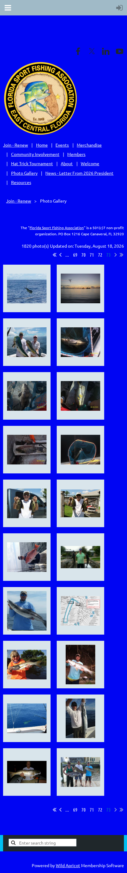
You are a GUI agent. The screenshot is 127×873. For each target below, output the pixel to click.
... (67, 255)
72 (100, 255)
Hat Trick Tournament (32, 163)
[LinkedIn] (105, 51)
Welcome (90, 163)
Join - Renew (15, 145)
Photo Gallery (24, 173)
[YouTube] (119, 51)
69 (75, 255)
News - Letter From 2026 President (79, 173)
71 (92, 255)
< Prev (60, 254)
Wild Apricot (68, 865)
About (67, 163)
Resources (21, 182)
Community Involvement (35, 154)
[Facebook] (78, 51)
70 (83, 255)
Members (76, 154)
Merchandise (89, 145)
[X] (92, 51)
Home (42, 145)
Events (62, 145)
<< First (54, 254)
